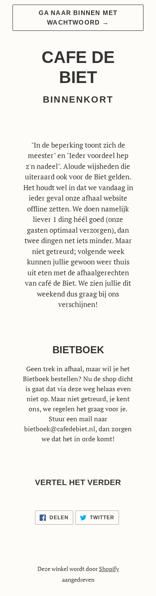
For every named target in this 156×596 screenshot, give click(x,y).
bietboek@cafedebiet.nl (59, 428)
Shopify (109, 569)
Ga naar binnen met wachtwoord (78, 17)
